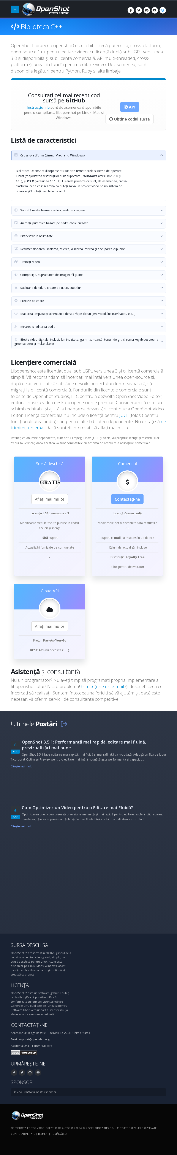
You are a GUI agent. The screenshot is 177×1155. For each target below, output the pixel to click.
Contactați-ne (127, 499)
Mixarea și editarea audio (37, 327)
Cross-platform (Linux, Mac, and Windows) (52, 155)
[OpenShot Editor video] (27, 1115)
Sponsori (22, 1082)
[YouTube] (155, 10)
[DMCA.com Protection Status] (24, 1052)
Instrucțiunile (38, 107)
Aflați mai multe (49, 499)
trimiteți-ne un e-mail (103, 686)
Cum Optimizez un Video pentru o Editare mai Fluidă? (77, 807)
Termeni (43, 1133)
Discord (47, 1046)
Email (27, 1046)
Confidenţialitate (23, 1133)
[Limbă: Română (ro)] (163, 10)
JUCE (124, 415)
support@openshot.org (34, 1039)
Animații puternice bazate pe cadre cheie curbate (53, 223)
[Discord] (147, 10)
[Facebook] (131, 10)
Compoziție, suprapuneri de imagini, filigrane (51, 275)
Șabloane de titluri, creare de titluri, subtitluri (50, 288)
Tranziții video (29, 262)
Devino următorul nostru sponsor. (35, 1092)
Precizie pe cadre (31, 301)
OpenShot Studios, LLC (103, 1128)
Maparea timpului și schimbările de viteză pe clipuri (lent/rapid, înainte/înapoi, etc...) (77, 314)
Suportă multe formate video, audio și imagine (52, 210)
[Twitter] (139, 10)
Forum (36, 1046)
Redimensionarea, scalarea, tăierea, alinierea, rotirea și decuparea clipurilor (72, 249)
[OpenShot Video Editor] (45, 9)
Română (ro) (59, 1133)
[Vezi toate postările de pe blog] (64, 723)
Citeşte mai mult (21, 766)
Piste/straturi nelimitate (36, 236)
